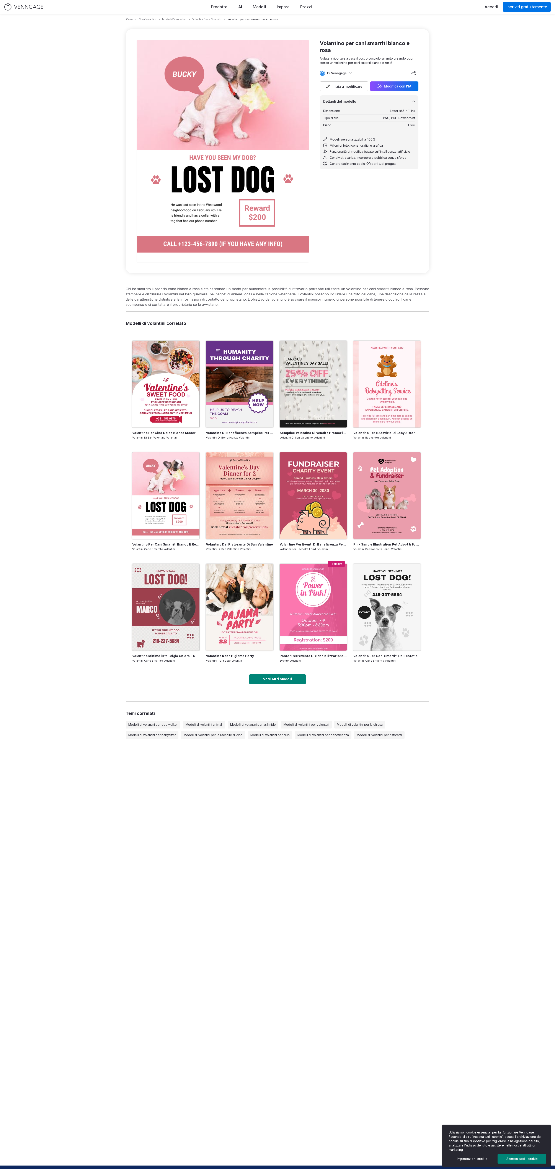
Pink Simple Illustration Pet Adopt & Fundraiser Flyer (387, 544)
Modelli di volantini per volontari (306, 724)
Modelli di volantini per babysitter (152, 735)
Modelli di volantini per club (270, 735)
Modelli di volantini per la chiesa (360, 724)
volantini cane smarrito (207, 19)
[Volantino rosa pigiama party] (239, 607)
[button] (344, 86)
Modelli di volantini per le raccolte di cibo (213, 735)
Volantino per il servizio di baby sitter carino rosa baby (387, 433)
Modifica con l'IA (397, 86)
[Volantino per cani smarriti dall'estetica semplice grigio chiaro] (387, 607)
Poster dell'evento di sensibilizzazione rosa (313, 656)
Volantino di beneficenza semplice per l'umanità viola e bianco (239, 433)
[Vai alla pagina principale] (23, 7)
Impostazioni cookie (472, 1159)
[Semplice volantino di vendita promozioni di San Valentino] (313, 384)
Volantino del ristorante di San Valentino (239, 544)
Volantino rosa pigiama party (230, 656)
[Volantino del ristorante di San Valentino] (239, 495)
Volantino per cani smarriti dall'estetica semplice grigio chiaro (387, 656)
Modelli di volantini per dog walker (153, 724)
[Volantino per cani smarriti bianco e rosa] (165, 495)
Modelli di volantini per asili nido (253, 724)
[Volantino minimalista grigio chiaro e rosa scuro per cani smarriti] (165, 607)
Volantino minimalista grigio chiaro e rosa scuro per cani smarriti (165, 656)
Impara (283, 7)
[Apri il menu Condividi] (413, 73)
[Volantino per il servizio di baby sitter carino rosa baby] (387, 384)
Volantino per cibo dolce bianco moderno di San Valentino (165, 433)
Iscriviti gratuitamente (527, 7)
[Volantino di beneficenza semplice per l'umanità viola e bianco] (239, 384)
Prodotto (219, 7)
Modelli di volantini (174, 19)
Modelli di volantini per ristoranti (379, 735)
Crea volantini (147, 19)
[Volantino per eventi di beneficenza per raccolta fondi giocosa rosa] (313, 495)
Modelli (259, 7)
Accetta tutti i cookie (522, 1159)
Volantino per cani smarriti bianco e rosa (165, 544)
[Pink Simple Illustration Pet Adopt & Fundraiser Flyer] (387, 495)
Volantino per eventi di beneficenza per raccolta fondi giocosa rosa (313, 544)
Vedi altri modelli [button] (277, 679)
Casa (129, 19)
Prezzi (306, 7)
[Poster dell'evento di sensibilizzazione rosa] (313, 607)
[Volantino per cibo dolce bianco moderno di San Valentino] (165, 384)
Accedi (491, 7)
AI (240, 7)
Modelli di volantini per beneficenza (323, 735)
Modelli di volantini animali (204, 724)
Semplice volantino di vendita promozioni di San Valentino (313, 433)
